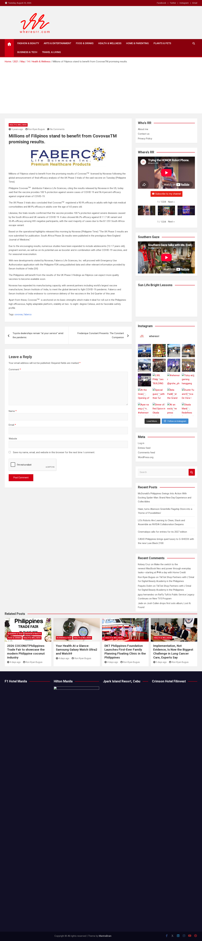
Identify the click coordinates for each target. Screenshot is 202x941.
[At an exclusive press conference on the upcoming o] (173, 409)
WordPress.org (145, 457)
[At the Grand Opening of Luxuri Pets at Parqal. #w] (144, 394)
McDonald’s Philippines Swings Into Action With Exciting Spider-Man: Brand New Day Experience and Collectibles (164, 497)
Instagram (184, 3)
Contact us (143, 133)
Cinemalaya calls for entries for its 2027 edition (162, 531)
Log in (141, 443)
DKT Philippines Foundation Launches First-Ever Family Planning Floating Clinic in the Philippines (125, 651)
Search (192, 472)
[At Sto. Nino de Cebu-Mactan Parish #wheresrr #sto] (159, 350)
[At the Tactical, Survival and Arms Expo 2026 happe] (188, 365)
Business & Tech (27, 52)
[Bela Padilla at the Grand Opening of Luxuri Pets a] (173, 394)
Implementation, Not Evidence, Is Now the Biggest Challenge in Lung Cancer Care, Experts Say (173, 651)
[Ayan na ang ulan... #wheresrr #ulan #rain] (144, 409)
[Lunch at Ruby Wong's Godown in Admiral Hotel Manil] (159, 365)
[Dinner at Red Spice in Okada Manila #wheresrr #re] (159, 409)
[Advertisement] (101, 87)
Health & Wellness (109, 43)
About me (143, 129)
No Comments (57, 129)
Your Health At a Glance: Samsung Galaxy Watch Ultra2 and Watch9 (76, 649)
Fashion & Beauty (28, 43)
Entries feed (144, 448)
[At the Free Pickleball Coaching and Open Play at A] (173, 350)
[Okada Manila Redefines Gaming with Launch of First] (188, 409)
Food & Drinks (84, 43)
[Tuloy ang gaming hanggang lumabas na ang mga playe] (188, 380)
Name (13, 411)
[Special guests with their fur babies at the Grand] (159, 394)
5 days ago (161, 662)
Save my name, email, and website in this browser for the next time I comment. (54, 452)
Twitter (173, 3)
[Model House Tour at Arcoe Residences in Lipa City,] (188, 350)
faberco (28, 314)
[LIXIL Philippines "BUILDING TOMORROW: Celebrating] (159, 380)
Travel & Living (51, 52)
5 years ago (17, 129)
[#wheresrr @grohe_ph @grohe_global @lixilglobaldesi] (173, 380)
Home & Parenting (137, 43)
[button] (171, 202)
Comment (15, 369)
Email (194, 3)
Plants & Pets (162, 43)
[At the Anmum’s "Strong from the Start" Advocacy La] (173, 365)
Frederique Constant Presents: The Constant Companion (100, 335)
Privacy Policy (145, 138)
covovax (19, 314)
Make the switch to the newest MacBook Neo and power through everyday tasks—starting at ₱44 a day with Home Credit (164, 568)
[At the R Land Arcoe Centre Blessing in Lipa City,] (144, 365)
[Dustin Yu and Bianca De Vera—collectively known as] (188, 394)
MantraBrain (105, 936)
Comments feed (146, 452)
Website (13, 438)
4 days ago (15, 662)
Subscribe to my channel (168, 193)
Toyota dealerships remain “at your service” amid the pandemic (38, 335)
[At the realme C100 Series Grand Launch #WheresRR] (144, 380)
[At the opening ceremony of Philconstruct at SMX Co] (144, 350)
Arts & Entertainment (57, 43)
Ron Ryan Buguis (36, 129)
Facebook (161, 3)
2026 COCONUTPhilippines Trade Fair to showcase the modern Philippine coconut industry (26, 651)
